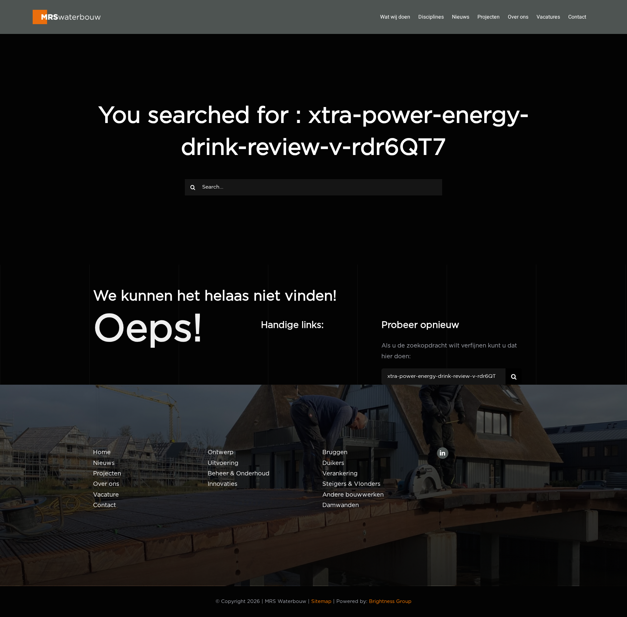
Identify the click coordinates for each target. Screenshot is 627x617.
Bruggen (334, 452)
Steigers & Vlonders (351, 484)
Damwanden (340, 505)
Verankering (340, 474)
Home (102, 452)
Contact (104, 505)
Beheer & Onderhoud (238, 474)
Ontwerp (220, 452)
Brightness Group (390, 601)
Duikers (333, 463)
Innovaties (222, 484)
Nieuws (104, 463)
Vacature (106, 495)
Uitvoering (223, 463)
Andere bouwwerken (353, 495)
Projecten (107, 474)
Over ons (106, 484)
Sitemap (321, 601)
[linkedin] (442, 453)
